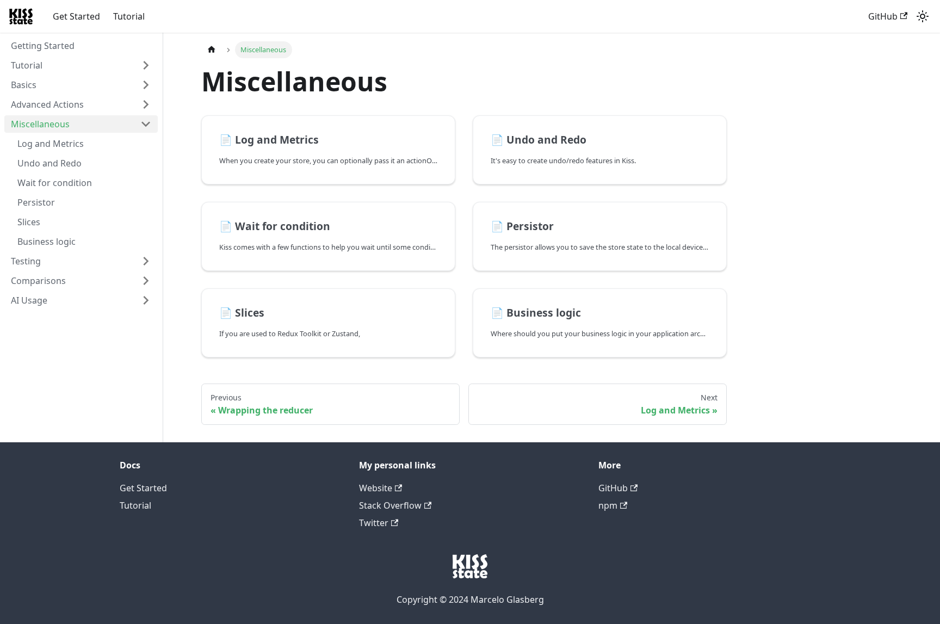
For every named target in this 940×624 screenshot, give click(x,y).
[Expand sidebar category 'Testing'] (146, 261)
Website (375, 488)
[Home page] (211, 49)
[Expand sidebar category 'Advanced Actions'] (146, 104)
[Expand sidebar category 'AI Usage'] (146, 300)
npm (607, 505)
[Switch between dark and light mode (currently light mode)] (922, 16)
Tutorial (129, 16)
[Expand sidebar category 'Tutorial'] (146, 65)
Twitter (373, 523)
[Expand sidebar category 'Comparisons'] (146, 280)
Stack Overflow (390, 505)
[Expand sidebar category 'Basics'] (146, 85)
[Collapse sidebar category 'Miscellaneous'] (146, 124)
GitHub (883, 16)
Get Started (76, 16)
